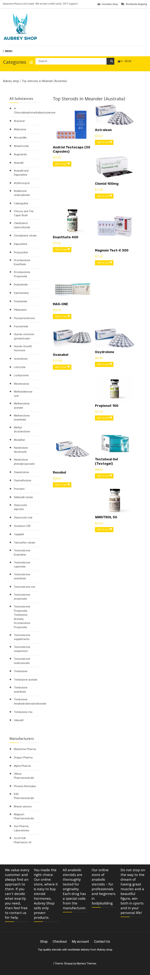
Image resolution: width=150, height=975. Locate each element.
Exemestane (21, 293)
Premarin (19, 489)
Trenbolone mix (23, 712)
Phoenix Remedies (25, 786)
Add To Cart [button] (61, 164)
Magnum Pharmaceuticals (24, 816)
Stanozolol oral (23, 517)
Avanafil (18, 162)
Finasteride (20, 301)
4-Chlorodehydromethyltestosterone (34, 110)
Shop (44, 941)
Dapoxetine (20, 244)
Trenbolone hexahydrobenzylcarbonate (30, 701)
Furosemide (21, 326)
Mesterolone (21, 383)
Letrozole (19, 367)
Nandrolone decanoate (21, 450)
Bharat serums (23, 806)
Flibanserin (20, 309)
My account (80, 941)
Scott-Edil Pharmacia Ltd (22, 840)
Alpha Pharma (22, 766)
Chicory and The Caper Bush (23, 213)
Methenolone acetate (22, 405)
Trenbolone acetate (25, 679)
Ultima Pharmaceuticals (24, 776)
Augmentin (20, 154)
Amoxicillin (20, 137)
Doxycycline (21, 252)
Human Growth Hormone (23, 348)
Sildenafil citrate (23, 497)
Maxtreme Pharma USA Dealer (18, 3)
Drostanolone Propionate (22, 274)
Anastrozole (21, 146)
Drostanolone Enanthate (22, 262)
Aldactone (20, 129)
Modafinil (19, 440)
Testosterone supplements (22, 637)
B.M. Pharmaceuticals (24, 796)
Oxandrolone (21, 472)
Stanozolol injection (20, 507)
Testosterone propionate (22, 597)
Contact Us (102, 941)
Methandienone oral (23, 393)
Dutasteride (21, 284)
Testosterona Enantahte (22, 552)
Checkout (60, 941)
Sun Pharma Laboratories (21, 828)
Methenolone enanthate (22, 417)
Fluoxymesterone (24, 318)
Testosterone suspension (22, 649)
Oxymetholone (22, 480)
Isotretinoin (21, 358)
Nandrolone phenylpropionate (24, 461)
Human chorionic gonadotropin (24, 336)
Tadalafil (19, 534)
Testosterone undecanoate (22, 661)
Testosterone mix (24, 586)
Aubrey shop (11, 81)
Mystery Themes (86, 963)
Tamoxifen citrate (24, 542)
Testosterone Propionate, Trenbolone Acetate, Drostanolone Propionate (22, 617)
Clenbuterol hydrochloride (22, 225)
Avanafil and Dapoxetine (21, 173)
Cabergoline (21, 203)
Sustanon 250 (22, 526)
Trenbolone (20, 671)
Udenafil (18, 720)
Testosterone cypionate (22, 564)
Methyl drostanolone (22, 429)
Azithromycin (22, 183)
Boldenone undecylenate (22, 193)
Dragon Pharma (23, 757)
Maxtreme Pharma (25, 749)
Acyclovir (19, 121)
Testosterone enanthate (22, 576)
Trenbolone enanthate (20, 689)
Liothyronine (21, 375)
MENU (8, 51)
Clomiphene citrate (25, 235)
